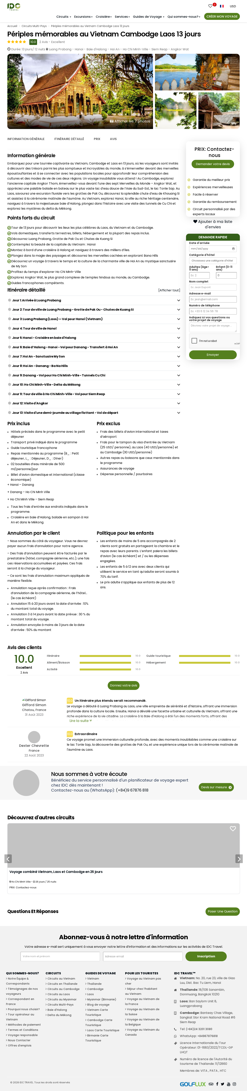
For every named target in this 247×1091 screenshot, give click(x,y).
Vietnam (93, 979)
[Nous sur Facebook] (217, 1084)
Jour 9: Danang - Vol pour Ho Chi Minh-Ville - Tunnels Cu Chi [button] (58, 375)
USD (233, 6)
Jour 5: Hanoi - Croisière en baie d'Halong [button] (44, 338)
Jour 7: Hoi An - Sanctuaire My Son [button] (38, 356)
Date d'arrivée (199, 242)
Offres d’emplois (19, 1045)
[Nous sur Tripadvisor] (211, 1084)
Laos (90, 994)
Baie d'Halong (57, 1010)
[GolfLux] (193, 1084)
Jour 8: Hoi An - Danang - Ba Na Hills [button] (40, 366)
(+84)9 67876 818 (132, 790)
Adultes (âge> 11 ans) (199, 268)
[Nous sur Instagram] (234, 1084)
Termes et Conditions (23, 1030)
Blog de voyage (98, 1005)
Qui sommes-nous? (182, 16)
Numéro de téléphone (204, 305)
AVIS (113, 139)
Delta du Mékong (59, 1015)
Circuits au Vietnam (61, 979)
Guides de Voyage (147, 16)
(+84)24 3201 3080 (199, 1029)
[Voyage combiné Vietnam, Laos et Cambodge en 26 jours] (124, 845)
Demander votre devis (213, 164)
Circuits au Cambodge (63, 989)
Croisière (103, 16)
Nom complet (198, 281)
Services (121, 16)
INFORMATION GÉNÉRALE (26, 139)
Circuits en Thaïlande (62, 984)
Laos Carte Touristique (103, 1030)
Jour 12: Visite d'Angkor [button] (30, 403)
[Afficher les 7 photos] (80, 91)
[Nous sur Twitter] (222, 1084)
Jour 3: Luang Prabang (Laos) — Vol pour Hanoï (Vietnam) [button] (57, 319)
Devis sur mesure (214, 787)
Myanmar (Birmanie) (101, 999)
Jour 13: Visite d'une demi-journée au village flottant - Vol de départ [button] (65, 413)
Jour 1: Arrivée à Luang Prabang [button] (36, 300)
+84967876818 (207, 1036)
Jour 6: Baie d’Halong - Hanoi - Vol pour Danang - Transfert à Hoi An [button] (65, 347)
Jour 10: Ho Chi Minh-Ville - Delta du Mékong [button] (46, 384)
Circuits (62, 16)
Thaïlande (94, 984)
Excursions (82, 16)
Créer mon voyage (222, 16)
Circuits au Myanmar (62, 999)
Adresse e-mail (200, 293)
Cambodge (95, 989)
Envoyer (213, 354)
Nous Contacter (19, 1040)
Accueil (12, 26)
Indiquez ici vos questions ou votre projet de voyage (209, 318)
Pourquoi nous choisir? (24, 1009)
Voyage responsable (23, 1035)
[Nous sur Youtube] (228, 1084)
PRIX (97, 139)
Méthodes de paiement (24, 1025)
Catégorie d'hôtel (202, 254)
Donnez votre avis (123, 685)
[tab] (96, 300)
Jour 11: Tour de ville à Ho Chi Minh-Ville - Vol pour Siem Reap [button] (58, 394)
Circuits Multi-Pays (34, 26)
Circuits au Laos (58, 994)
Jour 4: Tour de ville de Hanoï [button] (34, 328)
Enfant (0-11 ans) (224, 268)
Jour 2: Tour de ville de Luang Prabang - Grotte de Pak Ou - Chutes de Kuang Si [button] (73, 309)
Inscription (206, 956)
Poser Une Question (223, 911)
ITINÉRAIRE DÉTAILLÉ (69, 139)
